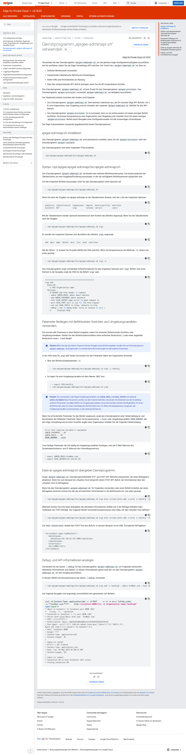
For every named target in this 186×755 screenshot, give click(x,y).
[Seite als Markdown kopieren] (66, 49)
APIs (105, 3)
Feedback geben (141, 45)
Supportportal (92, 729)
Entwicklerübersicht (144, 717)
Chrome (80, 739)
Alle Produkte (128, 739)
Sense (94, 3)
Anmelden (178, 3)
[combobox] (138, 3)
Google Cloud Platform (109, 739)
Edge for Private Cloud (15, 10)
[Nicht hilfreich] (148, 38)
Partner (40, 725)
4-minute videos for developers (148, 721)
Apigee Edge (27, 3)
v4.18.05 (37, 10)
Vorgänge (65, 16)
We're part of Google (45, 717)
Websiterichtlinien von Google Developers (88, 695)
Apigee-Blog (141, 725)
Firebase (91, 739)
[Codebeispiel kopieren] (148, 152)
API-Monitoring (80, 3)
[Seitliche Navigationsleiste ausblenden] (30, 750)
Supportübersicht (94, 721)
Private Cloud (43, 3)
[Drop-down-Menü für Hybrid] (67, 3)
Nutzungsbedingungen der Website (64, 750)
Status (89, 725)
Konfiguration (48, 16)
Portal (80, 16)
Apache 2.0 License (147, 692)
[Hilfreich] (145, 38)
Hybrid (61, 3)
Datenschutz (42, 750)
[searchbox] (17, 24)
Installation (29, 16)
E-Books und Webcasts (46, 729)
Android (69, 739)
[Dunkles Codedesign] (145, 152)
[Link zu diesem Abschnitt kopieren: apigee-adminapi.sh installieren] (83, 133)
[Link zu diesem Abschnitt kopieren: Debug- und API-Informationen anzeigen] (96, 560)
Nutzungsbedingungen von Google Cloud (96, 750)
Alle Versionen (10, 16)
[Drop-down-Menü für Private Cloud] (52, 3)
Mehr (115, 3)
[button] (17, 65)
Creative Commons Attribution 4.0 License (103, 692)
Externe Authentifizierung (101, 16)
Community (91, 717)
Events (40, 721)
